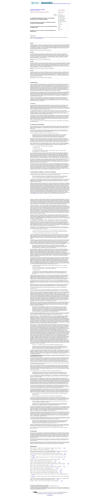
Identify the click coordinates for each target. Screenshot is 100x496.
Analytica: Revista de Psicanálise (37, 9)
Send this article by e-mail (63, 21)
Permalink (60, 29)
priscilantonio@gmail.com (39, 38)
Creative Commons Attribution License (62, 492)
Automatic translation (62, 20)
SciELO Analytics (61, 12)
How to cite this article (63, 18)
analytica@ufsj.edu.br (50, 495)
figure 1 (35, 193)
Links (52, 449)
